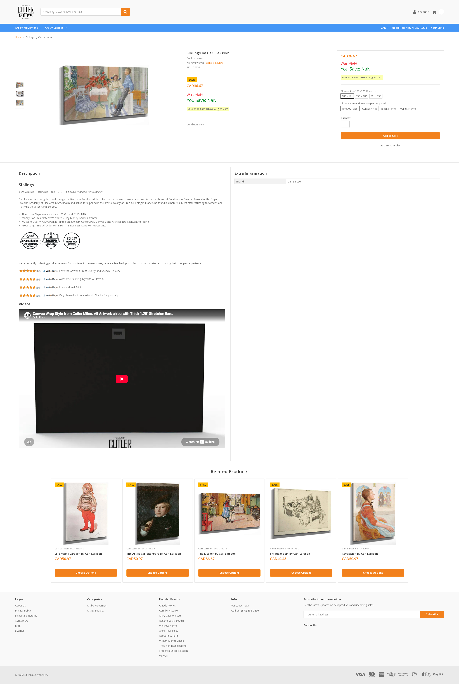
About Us (20, 605)
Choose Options (86, 572)
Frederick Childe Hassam (173, 650)
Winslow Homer (168, 625)
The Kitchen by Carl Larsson (217, 553)
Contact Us (21, 620)
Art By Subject (54, 27)
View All (163, 655)
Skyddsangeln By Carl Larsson (290, 553)
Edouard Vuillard (168, 635)
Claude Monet (167, 605)
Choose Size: (358, 91)
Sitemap (20, 630)
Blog (17, 625)
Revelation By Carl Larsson (360, 553)
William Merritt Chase (171, 640)
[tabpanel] (86, 531)
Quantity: (346, 118)
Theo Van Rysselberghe (172, 645)
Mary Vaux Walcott (170, 615)
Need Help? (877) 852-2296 (409, 27)
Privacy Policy (23, 610)
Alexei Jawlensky (168, 630)
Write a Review (214, 62)
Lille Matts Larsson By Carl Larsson (78, 553)
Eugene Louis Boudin (171, 620)
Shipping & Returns (26, 615)
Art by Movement (26, 27)
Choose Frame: (363, 103)
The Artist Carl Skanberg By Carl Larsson (153, 553)
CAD (383, 27)
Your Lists (437, 27)
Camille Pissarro (168, 610)
